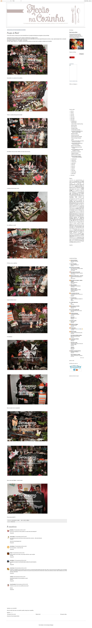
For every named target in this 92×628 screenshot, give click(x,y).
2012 (72, 118)
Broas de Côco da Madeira (75, 145)
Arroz (78, 184)
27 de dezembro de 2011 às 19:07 (21, 536)
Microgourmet (75, 216)
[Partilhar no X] (26, 520)
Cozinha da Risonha (74, 313)
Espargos (81, 203)
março (72, 170)
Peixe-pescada (79, 226)
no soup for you (73, 297)
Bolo (82, 189)
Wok (76, 242)
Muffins (81, 218)
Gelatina (82, 208)
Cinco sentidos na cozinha (75, 354)
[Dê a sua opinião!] (25, 520)
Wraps (79, 242)
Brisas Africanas (74, 126)
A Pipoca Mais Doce (74, 302)
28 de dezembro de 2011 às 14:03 (19, 576)
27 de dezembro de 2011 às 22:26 (20, 560)
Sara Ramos (12, 546)
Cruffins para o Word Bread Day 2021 (76, 332)
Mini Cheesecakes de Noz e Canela (76, 310)
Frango (77, 207)
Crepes (72, 199)
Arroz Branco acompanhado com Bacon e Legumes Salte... (77, 132)
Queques (71, 231)
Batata (76, 186)
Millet (82, 216)
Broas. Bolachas (72, 191)
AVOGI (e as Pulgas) (74, 324)
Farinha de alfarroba (72, 205)
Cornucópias (77, 198)
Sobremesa (79, 237)
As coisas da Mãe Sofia (75, 309)
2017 (72, 111)
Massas (78, 215)
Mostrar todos (82, 357)
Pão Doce (76, 220)
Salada (82, 234)
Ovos (78, 219)
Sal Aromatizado (76, 234)
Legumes (71, 211)
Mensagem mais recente (11, 614)
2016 (72, 112)
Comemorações (71, 198)
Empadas (81, 202)
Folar (70, 207)
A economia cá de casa (75, 293)
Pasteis (70, 222)
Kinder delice (73, 321)
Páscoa (70, 221)
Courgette (82, 198)
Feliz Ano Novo (73, 122)
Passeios (74, 221)
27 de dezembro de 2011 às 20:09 (20, 546)
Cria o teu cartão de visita (73, 81)
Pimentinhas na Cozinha (75, 306)
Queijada (81, 230)
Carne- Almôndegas (72, 192)
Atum (83, 184)
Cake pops (77, 191)
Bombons (77, 190)
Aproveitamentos (72, 184)
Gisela (11, 552)
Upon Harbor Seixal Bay (74, 261)
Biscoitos (78, 187)
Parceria (81, 220)
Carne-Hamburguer (75, 193)
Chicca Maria (12, 536)
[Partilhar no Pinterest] (28, 520)
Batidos (81, 186)
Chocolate (71, 197)
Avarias (72, 185)
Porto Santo (75, 229)
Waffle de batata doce (74, 282)
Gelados (77, 208)
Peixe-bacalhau (79, 225)
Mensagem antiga (63, 614)
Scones (81, 235)
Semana (75, 236)
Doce (70, 202)
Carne (82, 191)
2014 (72, 115)
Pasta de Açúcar (80, 221)
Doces (74, 202)
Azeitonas (76, 185)
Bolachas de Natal (74, 133)
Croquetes (80, 199)
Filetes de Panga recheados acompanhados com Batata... (76, 157)
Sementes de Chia (80, 236)
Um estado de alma (74, 325)
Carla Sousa (12, 568)
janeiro (72, 173)
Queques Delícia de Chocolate (76, 136)
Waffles (72, 242)
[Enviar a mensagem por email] (23, 520)
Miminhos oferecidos (73, 217)
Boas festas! (73, 348)
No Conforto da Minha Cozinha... (76, 335)
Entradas (77, 203)
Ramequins (81, 231)
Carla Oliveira (71, 63)
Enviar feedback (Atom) (15, 616)
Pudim (75, 230)
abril (72, 169)
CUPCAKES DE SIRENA (74, 351)
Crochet (76, 199)
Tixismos (72, 347)
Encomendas (71, 203)
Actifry (82, 181)
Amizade (73, 182)
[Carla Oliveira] (73, 80)
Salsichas (73, 235)
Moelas (77, 218)
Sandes (78, 235)
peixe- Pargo (75, 224)
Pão (71, 220)
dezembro (73, 121)
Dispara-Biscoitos (79, 201)
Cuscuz (76, 200)
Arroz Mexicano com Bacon (76, 151)
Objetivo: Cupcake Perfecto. (76, 350)
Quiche (76, 231)
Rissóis (72, 234)
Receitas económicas (73, 232)
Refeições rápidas (81, 233)
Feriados (77, 206)
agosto (72, 163)
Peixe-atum (71, 225)
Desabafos (80, 200)
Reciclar (75, 233)
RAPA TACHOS (73, 331)
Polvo (70, 229)
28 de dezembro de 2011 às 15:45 (22, 584)
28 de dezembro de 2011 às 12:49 (20, 568)
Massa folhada (72, 215)
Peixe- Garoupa (76, 223)
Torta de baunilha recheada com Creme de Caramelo (76, 144)
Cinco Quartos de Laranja (75, 272)
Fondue (73, 207)
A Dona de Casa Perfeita (75, 267)
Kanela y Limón (73, 320)
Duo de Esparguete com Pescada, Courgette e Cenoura (77, 150)
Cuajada (70, 200)
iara (71, 209)
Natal (14, 521)
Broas (82, 190)
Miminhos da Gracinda (75, 135)
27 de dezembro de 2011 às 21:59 (18, 552)
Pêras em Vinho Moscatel (75, 264)
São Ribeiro (12, 560)
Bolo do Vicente (74, 125)
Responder (12, 533)
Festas (81, 206)
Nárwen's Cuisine (74, 288)
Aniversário (79, 182)
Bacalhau (81, 185)
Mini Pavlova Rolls (73, 32)
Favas (78, 205)
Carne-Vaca (76, 194)
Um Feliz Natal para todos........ (76, 129)
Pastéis (75, 222)
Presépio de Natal (74, 128)
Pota (80, 229)
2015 (72, 114)
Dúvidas (77, 202)
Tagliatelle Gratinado (74, 153)
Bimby (75, 187)
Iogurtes (80, 209)
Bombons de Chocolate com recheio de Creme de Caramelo (77, 141)
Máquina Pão (71, 214)
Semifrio (70, 237)
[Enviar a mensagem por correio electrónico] (21, 520)
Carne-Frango (81, 192)
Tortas (76, 240)
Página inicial (38, 614)
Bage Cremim (71, 186)
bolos (73, 190)
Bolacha (73, 189)
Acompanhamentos (77, 181)
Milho (79, 216)
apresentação (79, 183)
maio (72, 167)
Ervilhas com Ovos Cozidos (76, 154)
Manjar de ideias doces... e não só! (77, 275)
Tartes (82, 238)
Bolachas (78, 189)
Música (70, 219)
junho (72, 166)
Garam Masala (71, 208)
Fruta (81, 207)
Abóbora (70, 181)
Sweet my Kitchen (74, 260)
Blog (83, 187)
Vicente (82, 241)
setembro (73, 161)
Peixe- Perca (81, 224)
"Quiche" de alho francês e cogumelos (76, 355)
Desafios (71, 201)
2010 (72, 175)
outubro (72, 160)
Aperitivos (70, 183)
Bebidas (70, 187)
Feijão (74, 206)
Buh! (71, 303)
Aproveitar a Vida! (74, 342)
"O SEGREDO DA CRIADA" (75, 314)
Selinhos (70, 236)
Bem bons (72, 317)
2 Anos (72, 139)
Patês (79, 222)
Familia (12, 521)
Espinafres (76, 204)
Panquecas (82, 219)
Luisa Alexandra (13, 584)
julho (72, 164)
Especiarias (71, 204)
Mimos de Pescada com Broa (75, 336)
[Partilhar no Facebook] (27, 520)
